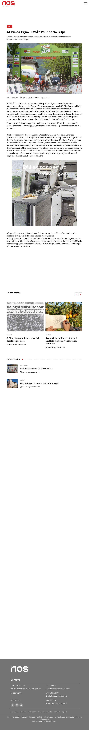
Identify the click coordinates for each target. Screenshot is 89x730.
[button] (76, 294)
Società (41, 712)
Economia (32, 712)
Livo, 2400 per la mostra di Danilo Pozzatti (39, 383)
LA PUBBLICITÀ (52, 693)
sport (48, 334)
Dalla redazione (12, 97)
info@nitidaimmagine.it (57, 696)
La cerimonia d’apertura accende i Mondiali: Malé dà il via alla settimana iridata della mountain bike (63, 342)
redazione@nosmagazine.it (59, 689)
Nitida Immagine (51, 721)
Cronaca (14, 712)
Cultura (57, 712)
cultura (22, 380)
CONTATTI (16, 693)
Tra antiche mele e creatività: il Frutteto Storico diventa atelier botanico (22, 341)
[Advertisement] (44, 271)
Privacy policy (44, 719)
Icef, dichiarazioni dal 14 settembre (36, 369)
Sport (64, 712)
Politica (23, 712)
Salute (49, 712)
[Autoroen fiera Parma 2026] (44, 193)
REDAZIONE (51, 686)
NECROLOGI (51, 700)
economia (24, 365)
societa (9, 334)
